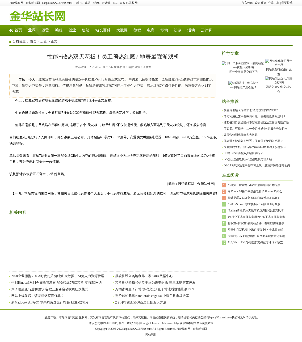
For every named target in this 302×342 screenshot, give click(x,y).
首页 (18, 30)
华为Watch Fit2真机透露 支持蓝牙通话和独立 (255, 242)
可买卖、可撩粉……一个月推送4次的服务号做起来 (255, 128)
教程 (137, 30)
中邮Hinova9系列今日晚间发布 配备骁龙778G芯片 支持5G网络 (56, 282)
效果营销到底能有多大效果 (241, 134)
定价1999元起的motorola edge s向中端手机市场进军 (152, 296)
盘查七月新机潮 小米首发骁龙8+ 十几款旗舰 (255, 229)
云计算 (206, 30)
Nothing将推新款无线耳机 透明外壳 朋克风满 (256, 210)
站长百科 (102, 30)
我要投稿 (287, 2)
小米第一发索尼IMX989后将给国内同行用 (254, 185)
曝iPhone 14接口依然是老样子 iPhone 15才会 (255, 191)
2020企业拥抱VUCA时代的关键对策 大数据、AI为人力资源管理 (57, 276)
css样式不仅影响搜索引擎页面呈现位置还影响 (256, 236)
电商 (151, 30)
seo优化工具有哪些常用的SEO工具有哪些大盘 (256, 217)
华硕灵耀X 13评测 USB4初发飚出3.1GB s (253, 197)
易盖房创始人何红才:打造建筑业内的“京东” (251, 110)
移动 (164, 30)
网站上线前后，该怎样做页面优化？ (37, 296)
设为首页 (260, 2)
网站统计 (151, 334)
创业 (72, 30)
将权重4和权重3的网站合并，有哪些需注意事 (256, 223)
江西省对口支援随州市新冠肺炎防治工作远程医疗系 (256, 122)
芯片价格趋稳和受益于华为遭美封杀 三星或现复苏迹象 (155, 282)
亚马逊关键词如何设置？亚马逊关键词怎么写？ (253, 141)
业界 (32, 30)
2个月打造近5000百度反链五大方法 (140, 302)
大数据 (122, 30)
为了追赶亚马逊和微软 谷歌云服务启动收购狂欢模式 (49, 289)
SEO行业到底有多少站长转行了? (244, 153)
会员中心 (273, 2)
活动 (191, 30)
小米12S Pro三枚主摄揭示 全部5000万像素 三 (256, 204)
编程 (59, 30)
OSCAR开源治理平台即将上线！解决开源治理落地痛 (257, 165)
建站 (85, 30)
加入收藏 (247, 2)
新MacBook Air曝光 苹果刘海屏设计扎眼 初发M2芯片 (49, 302)
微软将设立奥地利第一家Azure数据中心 (144, 276)
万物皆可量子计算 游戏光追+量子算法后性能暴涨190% (155, 289)
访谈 (177, 30)
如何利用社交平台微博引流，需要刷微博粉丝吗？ (255, 116)
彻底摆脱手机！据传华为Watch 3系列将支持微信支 (255, 147)
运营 (45, 30)
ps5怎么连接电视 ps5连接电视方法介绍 (248, 159)
